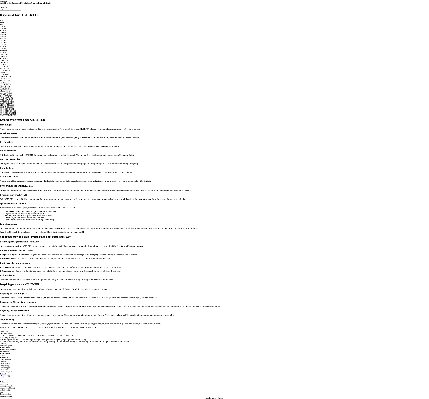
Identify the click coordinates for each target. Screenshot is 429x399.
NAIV (68, 327)
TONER (75, 327)
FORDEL (14, 327)
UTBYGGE (91, 327)
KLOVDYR (4, 327)
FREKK (83, 327)
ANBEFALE (59, 327)
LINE (21, 327)
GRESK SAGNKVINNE (34, 327)
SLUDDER (49, 327)
